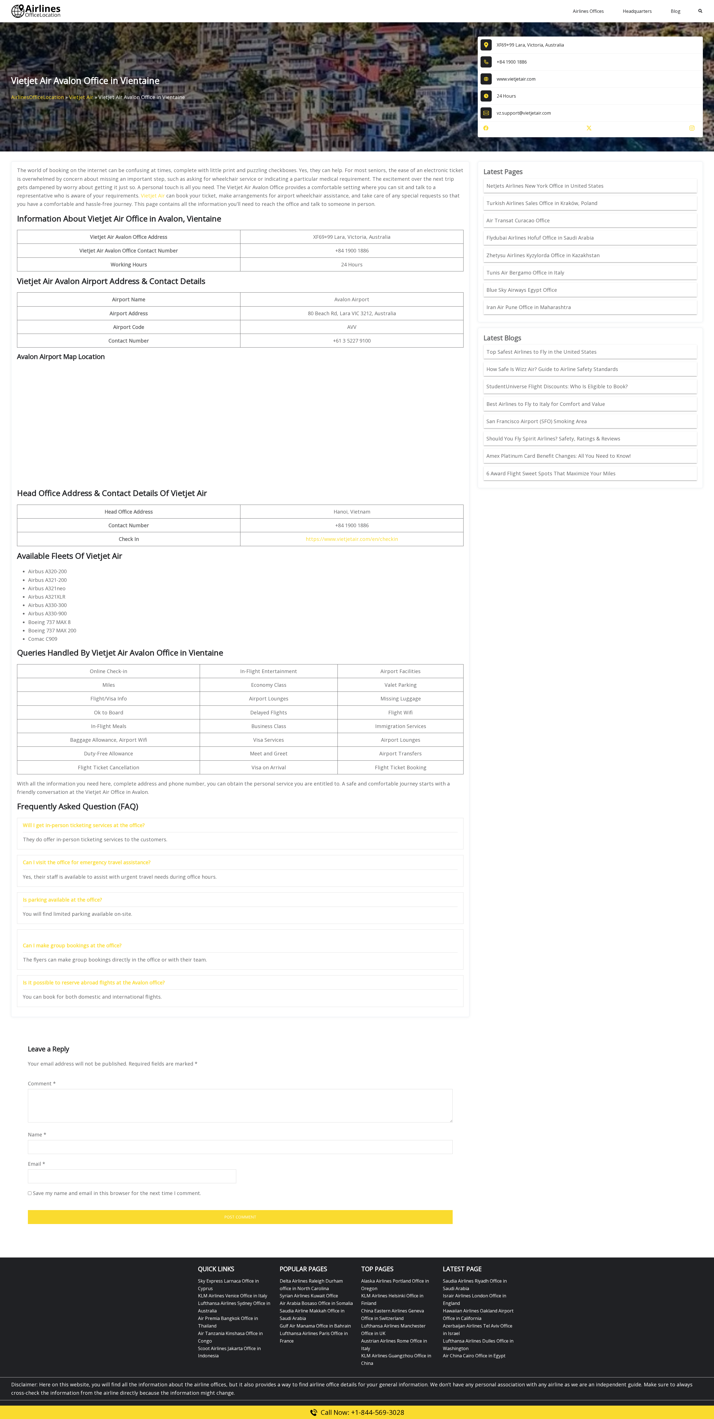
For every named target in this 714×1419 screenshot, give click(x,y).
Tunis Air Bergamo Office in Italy (525, 272)
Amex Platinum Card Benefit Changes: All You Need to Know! (559, 455)
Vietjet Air (81, 97)
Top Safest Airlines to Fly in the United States (542, 351)
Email (36, 1163)
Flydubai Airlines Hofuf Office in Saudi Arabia (540, 237)
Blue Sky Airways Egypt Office (521, 289)
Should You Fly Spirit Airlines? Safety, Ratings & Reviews (553, 438)
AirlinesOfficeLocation (37, 97)
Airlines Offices (588, 11)
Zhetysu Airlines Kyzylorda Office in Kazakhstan (543, 255)
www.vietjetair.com (516, 79)
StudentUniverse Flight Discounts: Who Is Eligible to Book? (557, 386)
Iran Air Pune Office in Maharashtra (528, 307)
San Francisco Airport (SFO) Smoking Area (536, 421)
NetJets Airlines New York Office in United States (545, 185)
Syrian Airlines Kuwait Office (309, 1296)
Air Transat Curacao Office (518, 220)
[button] (700, 11)
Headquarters (637, 11)
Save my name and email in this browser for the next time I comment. (117, 1193)
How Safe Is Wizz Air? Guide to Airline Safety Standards (552, 369)
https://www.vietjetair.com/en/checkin (352, 539)
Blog (676, 11)
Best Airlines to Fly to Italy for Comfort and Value (545, 404)
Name (37, 1134)
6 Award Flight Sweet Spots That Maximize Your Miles (551, 473)
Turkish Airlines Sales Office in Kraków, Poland (541, 203)
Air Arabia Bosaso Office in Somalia (316, 1303)
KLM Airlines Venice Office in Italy (232, 1296)
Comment (42, 1083)
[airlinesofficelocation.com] (36, 10)
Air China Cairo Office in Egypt (474, 1356)
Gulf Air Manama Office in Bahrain (315, 1326)
